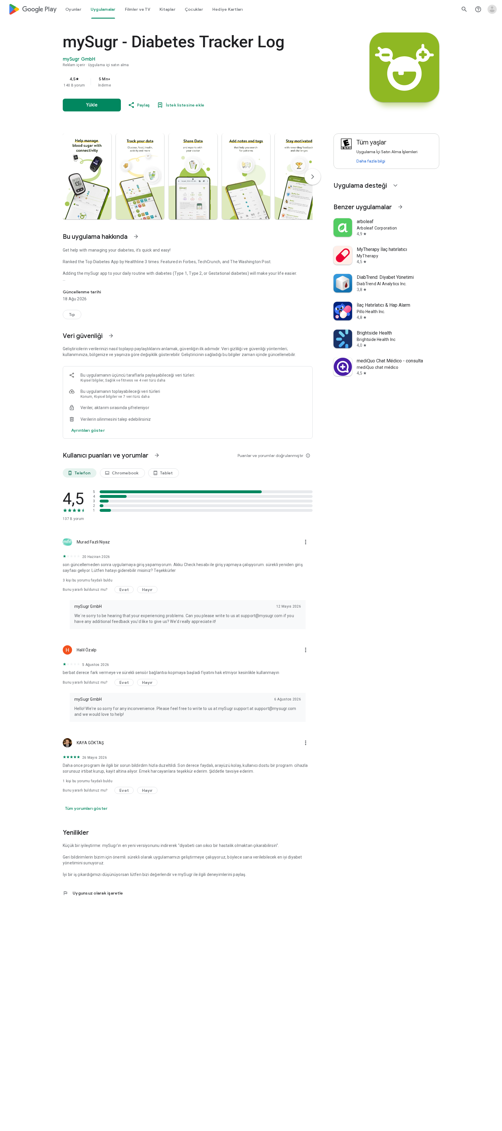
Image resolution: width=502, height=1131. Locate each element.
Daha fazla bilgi (370, 161)
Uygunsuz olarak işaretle (93, 893)
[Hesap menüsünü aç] (492, 9)
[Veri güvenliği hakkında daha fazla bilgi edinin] (88, 430)
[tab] (73, 9)
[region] (179, 81)
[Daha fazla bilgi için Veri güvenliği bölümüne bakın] (111, 336)
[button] (87, 176)
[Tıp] (72, 314)
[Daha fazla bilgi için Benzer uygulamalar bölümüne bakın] (400, 207)
